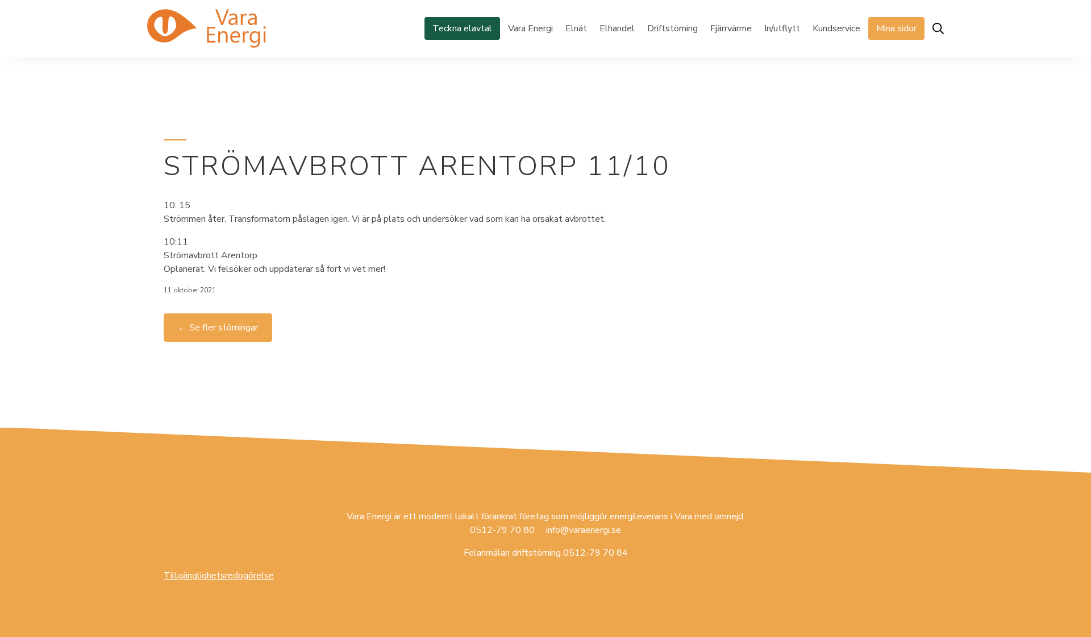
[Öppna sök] (938, 28)
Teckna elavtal (462, 28)
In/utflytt (782, 28)
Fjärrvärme (731, 28)
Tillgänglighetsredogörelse (219, 575)
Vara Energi (530, 28)
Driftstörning (672, 28)
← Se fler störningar (218, 327)
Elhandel (617, 28)
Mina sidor (896, 28)
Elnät (576, 28)
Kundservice (836, 28)
